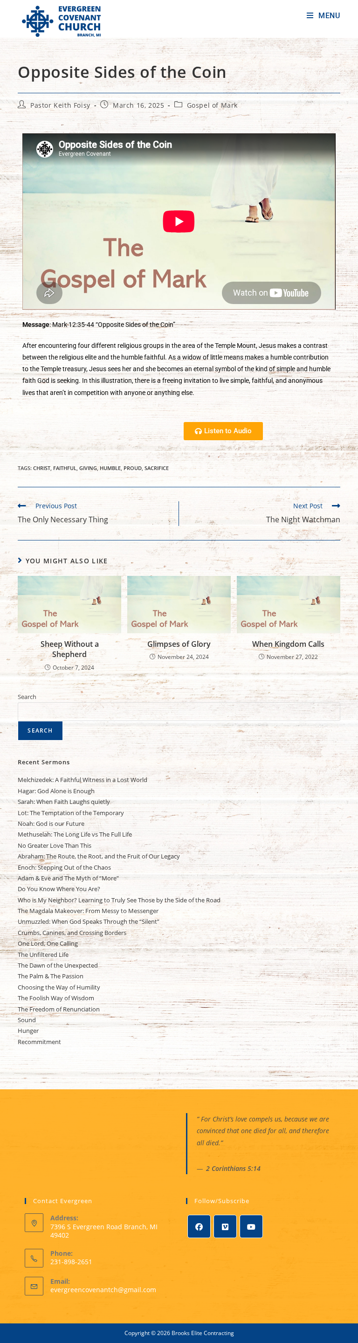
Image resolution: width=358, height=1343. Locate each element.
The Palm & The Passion (50, 976)
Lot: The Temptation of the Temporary (71, 813)
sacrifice (157, 467)
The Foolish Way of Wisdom (56, 998)
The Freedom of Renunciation (59, 1009)
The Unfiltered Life (43, 954)
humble (110, 467)
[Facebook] (199, 1226)
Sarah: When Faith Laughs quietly (64, 801)
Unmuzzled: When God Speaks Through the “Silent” (88, 921)
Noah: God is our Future (51, 823)
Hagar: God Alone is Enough (56, 791)
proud (133, 467)
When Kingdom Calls (288, 644)
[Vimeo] (225, 1226)
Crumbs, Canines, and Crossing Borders (72, 932)
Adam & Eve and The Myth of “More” (68, 878)
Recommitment (39, 1042)
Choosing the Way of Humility (59, 987)
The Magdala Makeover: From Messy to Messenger (88, 911)
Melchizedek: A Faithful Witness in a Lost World (82, 779)
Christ (41, 467)
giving (88, 467)
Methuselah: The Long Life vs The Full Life (75, 834)
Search (27, 696)
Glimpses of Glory (179, 644)
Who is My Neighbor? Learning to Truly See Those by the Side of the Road (119, 900)
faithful (64, 467)
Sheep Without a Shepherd (70, 649)
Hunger (28, 1030)
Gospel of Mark (212, 105)
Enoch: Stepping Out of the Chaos (64, 867)
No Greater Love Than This (54, 845)
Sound (27, 1020)
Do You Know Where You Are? (59, 889)
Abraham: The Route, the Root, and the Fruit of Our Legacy (99, 856)
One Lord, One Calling (48, 943)
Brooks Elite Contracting (203, 1333)
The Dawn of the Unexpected (58, 965)
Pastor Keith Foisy (60, 105)
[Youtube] (251, 1226)
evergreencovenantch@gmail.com (103, 1289)
